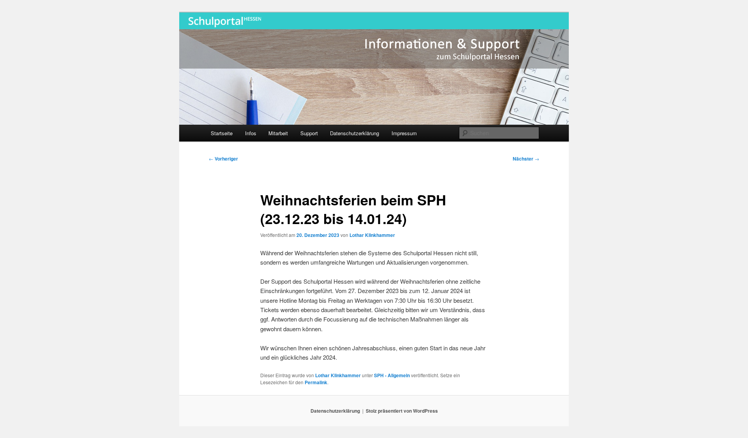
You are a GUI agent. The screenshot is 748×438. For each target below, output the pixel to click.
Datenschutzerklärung (354, 133)
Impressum (404, 133)
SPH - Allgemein (392, 375)
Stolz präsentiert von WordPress (402, 410)
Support (309, 133)
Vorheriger (223, 158)
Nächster (526, 158)
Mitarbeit (278, 133)
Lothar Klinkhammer (372, 234)
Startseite (222, 133)
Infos (250, 133)
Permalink (316, 382)
